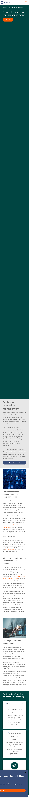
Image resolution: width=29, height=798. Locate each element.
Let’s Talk (7, 20)
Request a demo (13, 463)
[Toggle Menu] (25, 2)
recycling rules (10, 549)
